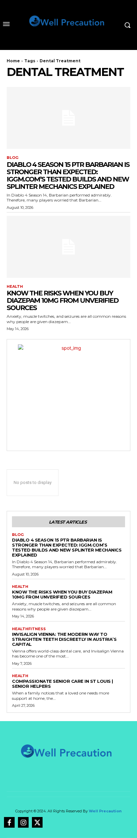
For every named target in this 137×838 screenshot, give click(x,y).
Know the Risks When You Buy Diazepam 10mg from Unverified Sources (62, 300)
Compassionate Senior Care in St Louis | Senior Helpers (62, 683)
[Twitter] (37, 822)
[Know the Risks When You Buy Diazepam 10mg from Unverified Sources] (68, 247)
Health (15, 286)
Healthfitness (29, 629)
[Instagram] (23, 822)
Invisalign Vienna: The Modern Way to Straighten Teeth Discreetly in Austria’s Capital (64, 639)
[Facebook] (9, 822)
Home (13, 60)
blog (12, 158)
